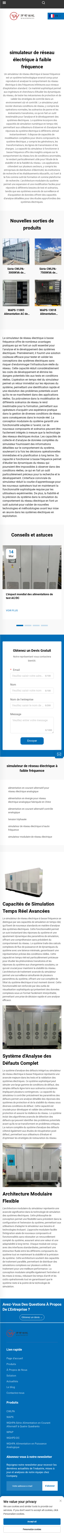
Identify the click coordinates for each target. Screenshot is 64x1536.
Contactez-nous (15, 1392)
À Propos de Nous (16, 1369)
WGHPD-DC (13, 1437)
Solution (11, 1375)
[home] (17, 1333)
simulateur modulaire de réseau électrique (30, 836)
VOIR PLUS (12, 610)
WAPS (9, 1417)
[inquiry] (59, 754)
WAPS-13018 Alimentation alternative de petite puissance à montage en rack (48, 312)
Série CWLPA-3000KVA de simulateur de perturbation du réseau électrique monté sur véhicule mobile (16, 271)
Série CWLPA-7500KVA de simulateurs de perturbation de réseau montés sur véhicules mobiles (48, 271)
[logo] (22, 15)
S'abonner (50, 1486)
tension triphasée (17, 819)
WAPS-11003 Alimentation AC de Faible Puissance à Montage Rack (16, 312)
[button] (19, 625)
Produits (11, 1364)
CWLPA (10, 1411)
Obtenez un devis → (32, 1317)
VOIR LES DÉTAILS (16, 251)
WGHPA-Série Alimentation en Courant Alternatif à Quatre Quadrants (28, 1424)
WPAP (9, 1432)
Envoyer (32, 740)
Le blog (10, 1387)
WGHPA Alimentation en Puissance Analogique (26, 1445)
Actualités (12, 1381)
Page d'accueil (14, 1358)
